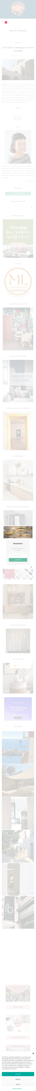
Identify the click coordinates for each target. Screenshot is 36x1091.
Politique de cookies (17, 1088)
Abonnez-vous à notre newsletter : (18, 549)
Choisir (18, 1084)
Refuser (18, 1079)
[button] (33, 1053)
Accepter (18, 1074)
